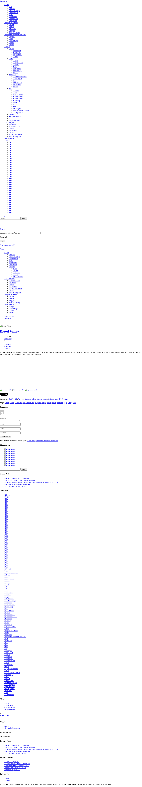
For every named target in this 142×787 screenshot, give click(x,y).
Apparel (12, 37)
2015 (10, 198)
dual (24, 403)
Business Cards (14, 127)
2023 (10, 208)
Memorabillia (9, 305)
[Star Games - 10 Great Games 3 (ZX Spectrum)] (9, 459)
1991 (10, 160)
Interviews (12, 29)
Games (6, 5)
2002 (10, 182)
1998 (10, 174)
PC (10, 119)
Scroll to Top (4, 715)
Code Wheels (13, 13)
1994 (10, 166)
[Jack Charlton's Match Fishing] (9, 457)
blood (7, 403)
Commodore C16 (19, 99)
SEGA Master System (21, 111)
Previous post (9, 316)
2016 (10, 200)
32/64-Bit (12, 75)
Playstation (17, 85)
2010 (10, 190)
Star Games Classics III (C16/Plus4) (17, 484)
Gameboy (16, 101)
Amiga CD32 (18, 63)
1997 (10, 172)
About (6, 726)
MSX (15, 103)
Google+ (7, 346)
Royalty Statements (15, 135)
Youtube (7, 780)
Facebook (7, 344)
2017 (10, 202)
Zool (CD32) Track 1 (11, 762)
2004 (10, 184)
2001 (10, 180)
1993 (10, 164)
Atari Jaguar (17, 79)
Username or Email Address (10, 233)
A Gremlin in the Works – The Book (17, 764)
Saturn (15, 87)
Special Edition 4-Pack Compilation (17, 478)
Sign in (2, 229)
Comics (11, 43)
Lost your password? (7, 245)
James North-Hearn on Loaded (15, 768)
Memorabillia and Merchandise (15, 35)
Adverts (11, 25)
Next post (7, 318)
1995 (10, 168)
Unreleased (13, 21)
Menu (2, 249)
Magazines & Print (11, 23)
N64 (14, 81)
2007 (10, 188)
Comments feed (9, 707)
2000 (10, 178)
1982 (10, 143)
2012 (10, 192)
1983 (10, 145)
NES (15, 105)
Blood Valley (9, 331)
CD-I (15, 67)
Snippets (12, 31)
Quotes (11, 133)
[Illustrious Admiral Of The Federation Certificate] (9, 465)
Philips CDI (17, 83)
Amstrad (16, 91)
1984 (10, 147)
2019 (10, 206)
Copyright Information (12, 728)
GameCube (17, 53)
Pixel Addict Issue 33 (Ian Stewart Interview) (20, 480)
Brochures (12, 125)
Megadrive (17, 69)
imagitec (38, 403)
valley (70, 403)
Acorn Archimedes (20, 77)
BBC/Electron (18, 95)
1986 (10, 150)
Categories (3, 1)
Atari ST (16, 65)
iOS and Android (15, 117)
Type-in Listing (14, 33)
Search (2, 216)
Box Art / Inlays (14, 11)
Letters (11, 129)
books (12, 403)
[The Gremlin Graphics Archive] (8, 225)
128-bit (11, 49)
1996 (10, 170)
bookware (18, 403)
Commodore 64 (18, 97)
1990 (10, 158)
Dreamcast (17, 51)
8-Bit (10, 89)
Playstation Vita (14, 121)
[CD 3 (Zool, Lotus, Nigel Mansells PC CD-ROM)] (9, 461)
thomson (60, 403)
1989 (10, 156)
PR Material (13, 131)
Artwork (12, 9)
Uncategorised (9, 139)
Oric (14, 107)
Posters (11, 45)
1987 (10, 152)
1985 (10, 148)
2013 (10, 194)
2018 (10, 204)
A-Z (10, 7)
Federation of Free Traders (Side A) (16, 766)
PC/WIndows (18, 277)
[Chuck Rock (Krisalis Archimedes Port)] (9, 463)
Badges (11, 307)
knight (43, 403)
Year (6, 141)
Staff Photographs (15, 137)
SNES (15, 73)
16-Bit (11, 59)
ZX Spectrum (18, 113)
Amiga (15, 61)
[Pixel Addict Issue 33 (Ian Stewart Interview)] (9, 451)
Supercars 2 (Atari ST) (12, 770)
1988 (10, 154)
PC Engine (17, 109)
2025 (10, 210)
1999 (10, 176)
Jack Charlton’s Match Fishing (15, 486)
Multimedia (13, 17)
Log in (6, 703)
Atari (15, 93)
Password (3, 237)
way (74, 403)
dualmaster (30, 403)
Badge (11, 39)
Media (11, 15)
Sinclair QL (17, 71)
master (49, 403)
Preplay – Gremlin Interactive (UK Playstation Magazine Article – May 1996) (31, 482)
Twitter (6, 348)
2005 (10, 186)
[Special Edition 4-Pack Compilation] (9, 449)
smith (54, 403)
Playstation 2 (17, 55)
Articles (11, 27)
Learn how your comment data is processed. (42, 441)
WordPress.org (9, 709)
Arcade (11, 115)
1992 (10, 162)
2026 (10, 212)
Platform (7, 47)
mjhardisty (8, 339)
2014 (10, 196)
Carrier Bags (13, 41)
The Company (9, 123)
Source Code (13, 19)
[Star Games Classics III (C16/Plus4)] (9, 455)
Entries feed (8, 705)
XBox (15, 57)
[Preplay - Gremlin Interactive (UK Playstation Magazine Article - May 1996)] (9, 453)
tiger (65, 403)
